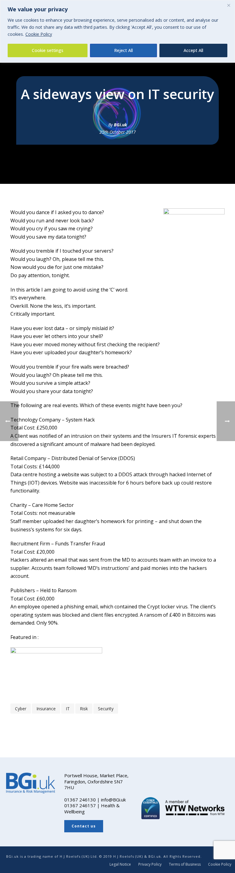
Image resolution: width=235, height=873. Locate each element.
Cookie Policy (38, 34)
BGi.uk (120, 125)
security (106, 708)
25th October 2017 (117, 132)
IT (68, 708)
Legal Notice (120, 864)
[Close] (228, 5)
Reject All (123, 50)
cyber (20, 708)
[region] (117, 31)
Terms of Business (185, 864)
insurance (46, 708)
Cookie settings (47, 50)
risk (84, 708)
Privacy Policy (150, 864)
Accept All (193, 50)
